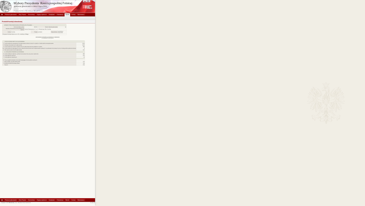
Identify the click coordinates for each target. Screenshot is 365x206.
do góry (92, 202)
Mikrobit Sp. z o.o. (13, 202)
